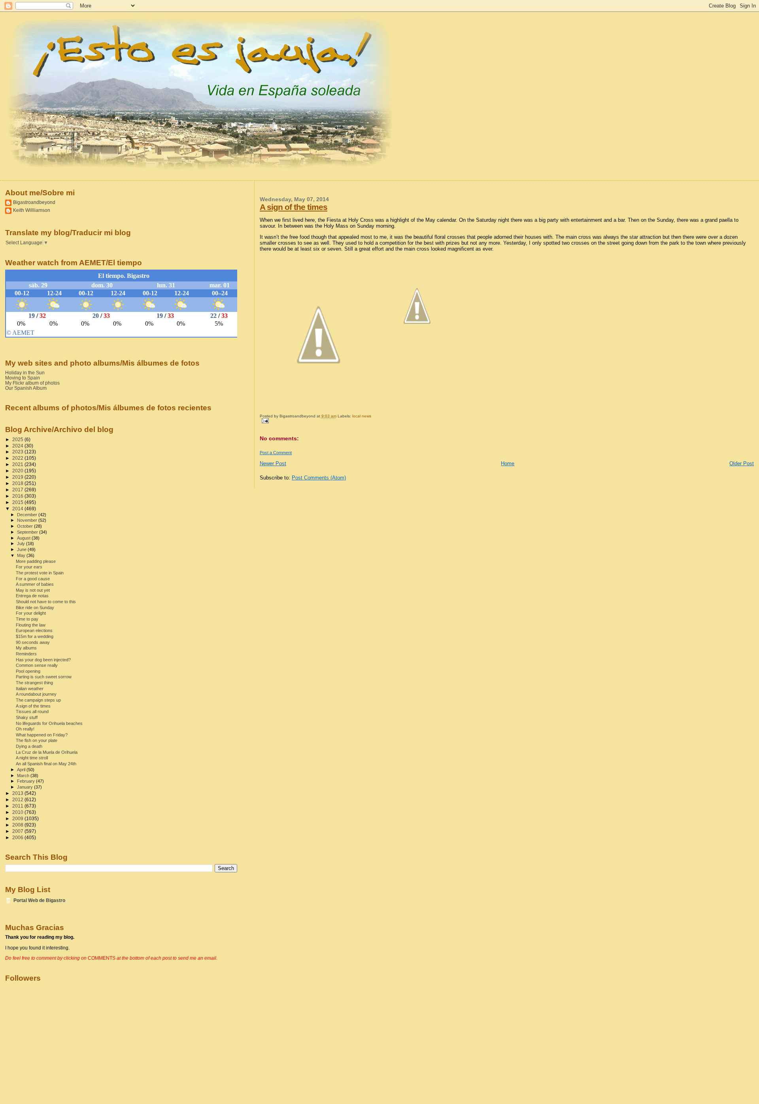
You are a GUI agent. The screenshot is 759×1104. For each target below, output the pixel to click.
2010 (18, 812)
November (27, 520)
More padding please (36, 561)
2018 (18, 483)
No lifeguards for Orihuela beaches (49, 723)
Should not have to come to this (46, 601)
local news (361, 416)
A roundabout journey (36, 694)
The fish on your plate (36, 740)
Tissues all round (32, 711)
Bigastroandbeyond (34, 202)
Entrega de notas (32, 595)
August (24, 538)
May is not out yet (33, 590)
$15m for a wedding (34, 636)
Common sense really (37, 665)
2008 (18, 824)
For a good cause (33, 578)
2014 (18, 508)
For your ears (29, 566)
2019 (18, 476)
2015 (18, 502)
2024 (18, 445)
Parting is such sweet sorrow (44, 676)
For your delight (31, 613)
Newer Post (273, 463)
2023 (18, 451)
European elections (34, 630)
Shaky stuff (27, 717)
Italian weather (29, 688)
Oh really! (25, 729)
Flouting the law (30, 625)
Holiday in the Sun (25, 372)
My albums (26, 647)
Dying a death (29, 746)
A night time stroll (32, 757)
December (27, 514)
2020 (18, 470)
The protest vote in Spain (40, 572)
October (25, 526)
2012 (18, 799)
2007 (18, 831)
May (21, 555)
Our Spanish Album (26, 388)
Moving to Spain (22, 377)
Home (507, 463)
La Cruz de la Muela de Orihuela (46, 752)
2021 (18, 464)
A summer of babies (35, 584)
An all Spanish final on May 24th (46, 763)
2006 (18, 837)
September (28, 532)
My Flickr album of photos (32, 382)
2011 (18, 805)
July (21, 543)
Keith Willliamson (31, 210)
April (21, 769)
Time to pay (27, 619)
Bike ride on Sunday (35, 607)
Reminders (26, 653)
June (22, 549)
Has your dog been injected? (43, 659)
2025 (18, 439)
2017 (18, 489)
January (25, 787)
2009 (18, 818)
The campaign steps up (38, 700)
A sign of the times (293, 206)
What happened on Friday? (42, 734)
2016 (18, 495)
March (23, 775)
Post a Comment (276, 452)
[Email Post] (264, 420)
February (26, 781)
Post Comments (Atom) (319, 478)
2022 (18, 457)
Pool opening (28, 671)
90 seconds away (33, 642)
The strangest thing (34, 682)
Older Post (741, 463)
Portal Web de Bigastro (39, 900)
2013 (18, 793)
